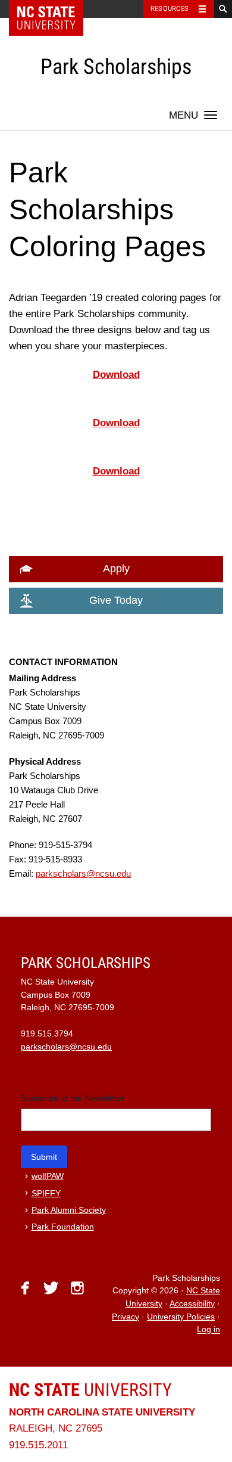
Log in (208, 1330)
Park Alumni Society (69, 1210)
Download (116, 374)
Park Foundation (63, 1226)
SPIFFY (46, 1193)
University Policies (181, 1316)
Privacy (125, 1316)
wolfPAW (48, 1176)
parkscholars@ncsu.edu (83, 873)
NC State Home (54, 9)
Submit (44, 1157)
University (90, 1389)
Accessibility (192, 1303)
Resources (170, 9)
